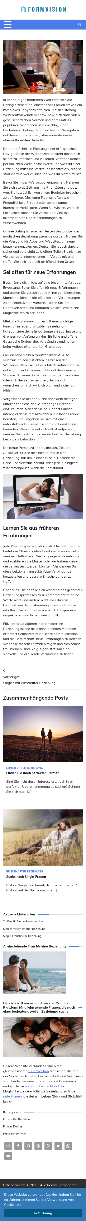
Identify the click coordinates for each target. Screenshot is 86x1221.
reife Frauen (12, 1096)
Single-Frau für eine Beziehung (22, 936)
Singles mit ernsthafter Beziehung (24, 928)
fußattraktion (38, 1071)
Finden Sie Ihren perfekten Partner (32, 773)
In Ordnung (43, 1213)
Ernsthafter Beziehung (24, 767)
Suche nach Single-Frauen (26, 877)
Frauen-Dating (12, 1126)
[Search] (80, 24)
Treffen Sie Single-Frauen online (23, 921)
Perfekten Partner (14, 1133)
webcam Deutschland (42, 1086)
